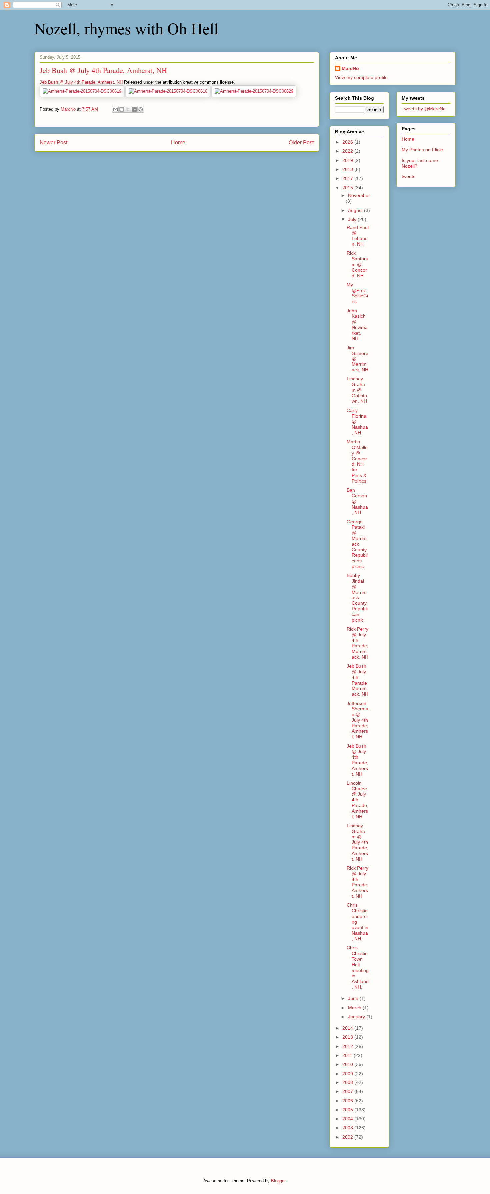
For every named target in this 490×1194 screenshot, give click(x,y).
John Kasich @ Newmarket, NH (357, 324)
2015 (348, 187)
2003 (348, 1127)
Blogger (278, 1180)
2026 (348, 142)
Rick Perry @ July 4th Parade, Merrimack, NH (357, 643)
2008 (348, 1082)
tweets (408, 176)
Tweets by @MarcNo (424, 108)
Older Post (301, 142)
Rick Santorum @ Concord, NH (357, 264)
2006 (348, 1100)
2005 (348, 1109)
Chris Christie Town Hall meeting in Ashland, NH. (358, 967)
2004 (348, 1118)
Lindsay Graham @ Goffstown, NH (357, 390)
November (359, 195)
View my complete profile (361, 77)
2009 (348, 1073)
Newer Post (53, 142)
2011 (348, 1055)
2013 (348, 1037)
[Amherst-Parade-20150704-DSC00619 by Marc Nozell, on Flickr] (82, 91)
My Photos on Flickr (422, 149)
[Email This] (115, 109)
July (353, 219)
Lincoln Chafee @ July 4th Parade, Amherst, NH (357, 799)
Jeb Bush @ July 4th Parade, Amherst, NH (81, 82)
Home (178, 142)
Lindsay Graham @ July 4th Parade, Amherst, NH (357, 842)
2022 (348, 151)
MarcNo (350, 68)
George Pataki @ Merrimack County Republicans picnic (357, 544)
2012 (348, 1046)
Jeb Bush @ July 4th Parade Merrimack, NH (357, 680)
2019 (348, 160)
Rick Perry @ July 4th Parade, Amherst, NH (357, 882)
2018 (348, 169)
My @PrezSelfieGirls (357, 293)
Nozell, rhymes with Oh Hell (126, 28)
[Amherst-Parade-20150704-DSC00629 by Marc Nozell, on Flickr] (254, 91)
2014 (348, 1028)
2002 (348, 1137)
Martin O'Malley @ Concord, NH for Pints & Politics (357, 461)
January (357, 1016)
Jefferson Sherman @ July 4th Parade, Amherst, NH (357, 720)
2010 (348, 1064)
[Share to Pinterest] (140, 109)
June (354, 998)
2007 (348, 1091)
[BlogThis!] (121, 109)
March (355, 1007)
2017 (348, 178)
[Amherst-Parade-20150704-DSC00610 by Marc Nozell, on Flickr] (168, 91)
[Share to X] (128, 109)
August (356, 210)
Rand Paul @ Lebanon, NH (358, 236)
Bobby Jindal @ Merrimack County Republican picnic (357, 597)
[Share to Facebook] (134, 109)
